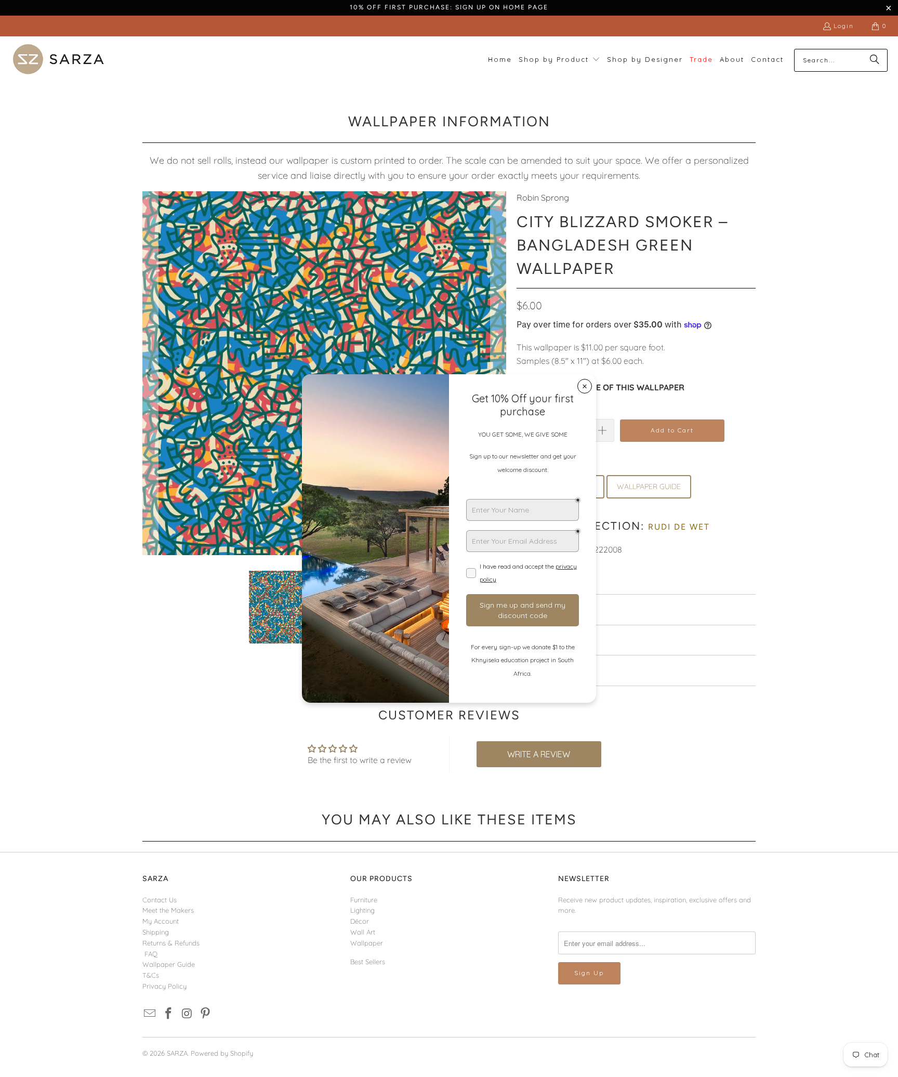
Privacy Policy (164, 986)
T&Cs (150, 975)
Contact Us (159, 900)
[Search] (875, 60)
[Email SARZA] (150, 1013)
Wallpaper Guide (168, 964)
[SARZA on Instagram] (187, 1013)
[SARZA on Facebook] (169, 1013)
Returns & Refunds (171, 943)
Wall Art (362, 932)
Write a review (538, 754)
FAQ (150, 954)
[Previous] (150, 373)
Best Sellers (367, 961)
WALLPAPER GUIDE (649, 486)
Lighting (362, 910)
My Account (160, 921)
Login (844, 26)
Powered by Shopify (222, 1053)
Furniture (363, 900)
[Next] (498, 373)
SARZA (177, 1053)
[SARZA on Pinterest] (206, 1013)
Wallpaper (366, 943)
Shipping (155, 932)
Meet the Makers (168, 910)
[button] (559, 60)
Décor (359, 921)
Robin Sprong (543, 197)
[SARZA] (58, 60)
